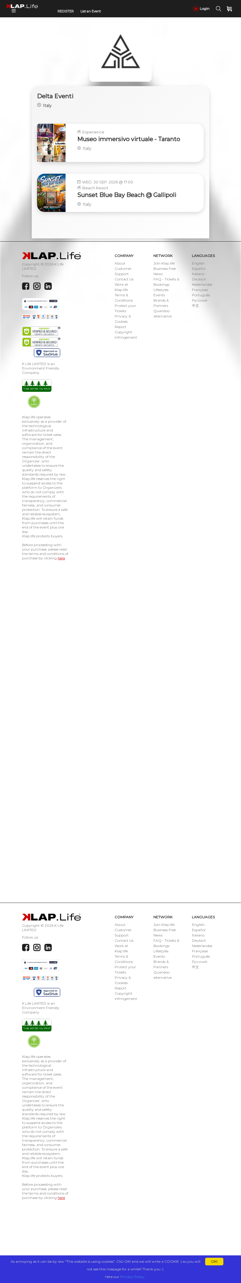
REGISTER (66, 11)
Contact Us (124, 279)
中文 (195, 305)
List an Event (91, 11)
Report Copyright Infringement (126, 331)
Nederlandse (202, 284)
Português (201, 295)
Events (159, 295)
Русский (199, 300)
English (198, 263)
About (120, 263)
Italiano (198, 274)
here (61, 558)
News (158, 274)
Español (198, 268)
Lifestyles (160, 289)
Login (204, 8)
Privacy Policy (132, 1276)
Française (200, 289)
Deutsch (199, 279)
